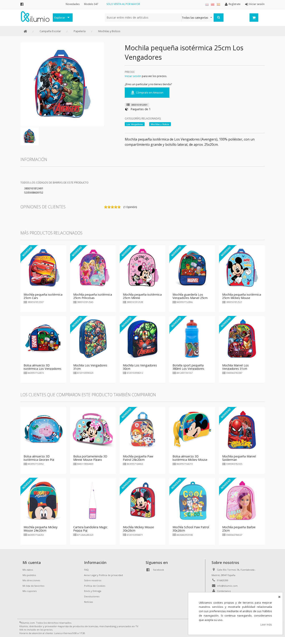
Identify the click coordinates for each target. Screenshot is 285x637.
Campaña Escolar (50, 31)
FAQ (86, 569)
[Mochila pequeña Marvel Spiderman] (242, 429)
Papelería (80, 31)
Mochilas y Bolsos (109, 31)
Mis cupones (30, 591)
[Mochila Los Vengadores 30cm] (142, 338)
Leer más (266, 624)
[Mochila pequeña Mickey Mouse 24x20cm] (43, 500)
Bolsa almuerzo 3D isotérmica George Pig (39, 458)
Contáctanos (224, 591)
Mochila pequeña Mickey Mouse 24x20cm (40, 528)
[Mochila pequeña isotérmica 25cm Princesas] (93, 267)
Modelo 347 (91, 4)
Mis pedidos (29, 575)
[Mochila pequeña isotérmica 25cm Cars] (43, 267)
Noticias (88, 601)
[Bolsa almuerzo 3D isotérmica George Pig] (43, 429)
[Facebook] (21, 4)
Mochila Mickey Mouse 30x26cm (138, 528)
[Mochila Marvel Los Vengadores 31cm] (242, 338)
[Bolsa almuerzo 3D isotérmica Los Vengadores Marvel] (43, 338)
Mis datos (28, 569)
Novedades (72, 4)
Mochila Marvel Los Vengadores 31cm (235, 367)
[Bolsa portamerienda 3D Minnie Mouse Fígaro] (93, 429)
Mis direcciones (31, 580)
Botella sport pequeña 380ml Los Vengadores (188, 367)
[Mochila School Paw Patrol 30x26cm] (192, 500)
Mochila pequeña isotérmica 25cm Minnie (142, 296)
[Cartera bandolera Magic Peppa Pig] (93, 500)
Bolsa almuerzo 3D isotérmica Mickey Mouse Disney (190, 459)
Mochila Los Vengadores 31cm (90, 367)
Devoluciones (91, 596)
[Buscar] (218, 17)
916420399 (222, 580)
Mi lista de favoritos (33, 585)
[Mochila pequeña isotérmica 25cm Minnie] (142, 267)
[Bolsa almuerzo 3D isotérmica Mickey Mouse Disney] (192, 429)
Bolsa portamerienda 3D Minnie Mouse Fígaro (90, 458)
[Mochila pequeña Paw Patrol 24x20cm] (142, 429)
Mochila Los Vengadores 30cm (140, 367)
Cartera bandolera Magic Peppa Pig (90, 528)
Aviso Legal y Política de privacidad (103, 575)
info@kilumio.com (227, 585)
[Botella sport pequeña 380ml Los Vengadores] (192, 338)
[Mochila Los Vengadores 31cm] (93, 338)
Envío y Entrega (92, 591)
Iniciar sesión (133, 76)
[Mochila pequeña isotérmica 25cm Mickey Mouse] (242, 267)
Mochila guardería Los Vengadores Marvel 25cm (190, 296)
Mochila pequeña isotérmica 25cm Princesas (92, 296)
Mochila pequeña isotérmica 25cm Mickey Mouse (241, 296)
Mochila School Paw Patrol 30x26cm (191, 528)
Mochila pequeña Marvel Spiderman (239, 458)
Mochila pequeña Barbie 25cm (239, 528)
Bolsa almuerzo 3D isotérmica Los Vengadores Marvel (42, 368)
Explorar (59, 17)
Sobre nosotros (92, 580)
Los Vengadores (134, 124)
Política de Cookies (94, 585)
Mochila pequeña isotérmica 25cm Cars (43, 296)
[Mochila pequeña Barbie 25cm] (242, 500)
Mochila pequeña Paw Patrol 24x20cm (138, 458)
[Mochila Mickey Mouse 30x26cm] (142, 500)
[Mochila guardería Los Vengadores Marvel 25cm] (192, 267)
